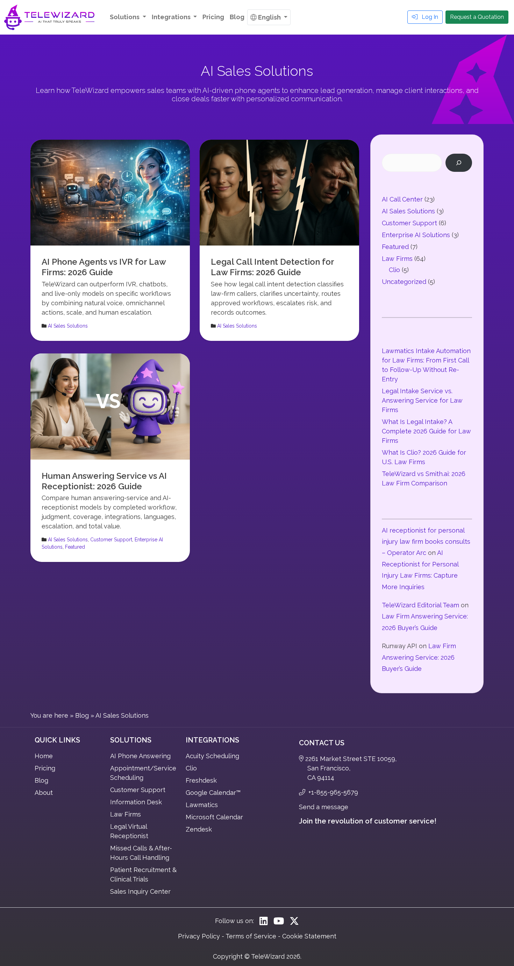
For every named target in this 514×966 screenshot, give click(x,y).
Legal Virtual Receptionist (129, 831)
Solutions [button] (125, 17)
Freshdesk (201, 780)
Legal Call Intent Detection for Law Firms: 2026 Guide (272, 267)
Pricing (213, 17)
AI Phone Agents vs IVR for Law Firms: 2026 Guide (104, 267)
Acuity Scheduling (212, 756)
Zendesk (199, 829)
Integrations (212, 740)
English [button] (270, 17)
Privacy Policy (199, 936)
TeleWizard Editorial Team (420, 605)
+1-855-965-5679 (332, 792)
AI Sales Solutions (68, 326)
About (44, 792)
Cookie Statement (309, 936)
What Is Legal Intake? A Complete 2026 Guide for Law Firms (426, 431)
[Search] (458, 163)
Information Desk (136, 802)
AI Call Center (402, 199)
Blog (237, 17)
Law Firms (397, 258)
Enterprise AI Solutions (416, 235)
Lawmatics (202, 804)
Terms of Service (251, 936)
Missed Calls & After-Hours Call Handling (141, 852)
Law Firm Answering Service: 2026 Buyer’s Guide (419, 657)
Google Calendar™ (213, 792)
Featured (75, 547)
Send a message (323, 807)
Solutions (130, 740)
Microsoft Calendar (214, 817)
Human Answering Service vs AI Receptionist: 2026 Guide (104, 481)
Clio (394, 269)
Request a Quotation (477, 17)
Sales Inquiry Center (140, 891)
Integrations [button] (172, 17)
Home (44, 756)
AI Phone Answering (140, 756)
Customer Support (111, 539)
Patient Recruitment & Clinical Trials (143, 874)
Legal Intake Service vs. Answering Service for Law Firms (422, 400)
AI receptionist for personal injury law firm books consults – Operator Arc (426, 542)
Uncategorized (404, 281)
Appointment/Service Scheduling (143, 772)
